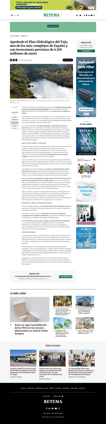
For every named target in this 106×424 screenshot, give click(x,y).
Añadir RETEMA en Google (26, 60)
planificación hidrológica (14, 123)
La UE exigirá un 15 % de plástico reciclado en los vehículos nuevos (85, 332)
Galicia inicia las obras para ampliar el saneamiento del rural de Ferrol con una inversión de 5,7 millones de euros (50, 372)
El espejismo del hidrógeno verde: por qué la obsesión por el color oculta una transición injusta (62, 333)
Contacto (82, 388)
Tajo (14, 128)
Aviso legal (47, 413)
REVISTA (23, 388)
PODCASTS (58, 388)
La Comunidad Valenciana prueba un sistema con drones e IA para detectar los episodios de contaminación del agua (81, 371)
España (15, 126)
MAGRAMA (14, 119)
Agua (23, 36)
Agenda (51, 388)
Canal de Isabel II (16, 377)
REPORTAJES (39, 388)
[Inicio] (52, 15)
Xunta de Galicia (45, 379)
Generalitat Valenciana (77, 377)
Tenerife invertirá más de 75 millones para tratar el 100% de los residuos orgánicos (85, 311)
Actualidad (14, 36)
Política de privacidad (57, 413)
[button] (11, 60)
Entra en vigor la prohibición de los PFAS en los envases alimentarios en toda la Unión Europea (31, 329)
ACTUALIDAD (30, 388)
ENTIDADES (66, 388)
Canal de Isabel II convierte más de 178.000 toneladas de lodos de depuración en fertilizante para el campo (23, 371)
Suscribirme (86, 51)
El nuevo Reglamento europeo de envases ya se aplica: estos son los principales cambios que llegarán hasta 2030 (63, 311)
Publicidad (74, 388)
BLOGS (46, 388)
